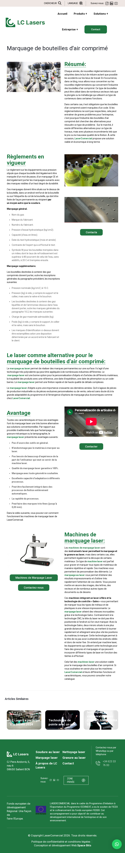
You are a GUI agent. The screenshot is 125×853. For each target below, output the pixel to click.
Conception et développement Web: (62, 845)
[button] (117, 844)
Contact (68, 763)
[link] (17, 754)
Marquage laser (47, 758)
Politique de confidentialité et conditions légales (60, 841)
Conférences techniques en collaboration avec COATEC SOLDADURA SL (102, 716)
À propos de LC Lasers (46, 765)
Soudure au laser (48, 752)
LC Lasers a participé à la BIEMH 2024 (25, 722)
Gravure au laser (74, 758)
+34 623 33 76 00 (109, 763)
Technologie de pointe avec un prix (62, 722)
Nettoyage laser (73, 752)
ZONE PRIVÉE (71, 780)
